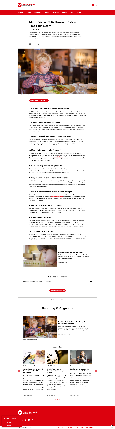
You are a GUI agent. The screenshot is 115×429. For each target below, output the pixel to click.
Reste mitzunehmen (57, 196)
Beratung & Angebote (37, 100)
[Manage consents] (112, 426)
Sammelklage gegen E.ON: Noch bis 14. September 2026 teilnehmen (34, 371)
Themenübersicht (56, 290)
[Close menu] (20, 417)
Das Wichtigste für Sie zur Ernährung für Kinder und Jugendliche (72, 323)
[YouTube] (32, 419)
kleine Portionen (58, 157)
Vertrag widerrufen (91, 427)
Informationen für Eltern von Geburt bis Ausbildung (37, 281)
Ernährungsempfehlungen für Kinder (70, 252)
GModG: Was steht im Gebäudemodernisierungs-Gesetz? (55, 371)
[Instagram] (22, 419)
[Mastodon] (25, 419)
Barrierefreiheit (79, 427)
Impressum (69, 427)
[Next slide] (96, 371)
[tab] (55, 399)
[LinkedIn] (29, 419)
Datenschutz (60, 427)
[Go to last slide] (19, 371)
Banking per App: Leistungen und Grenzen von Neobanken (80, 370)
